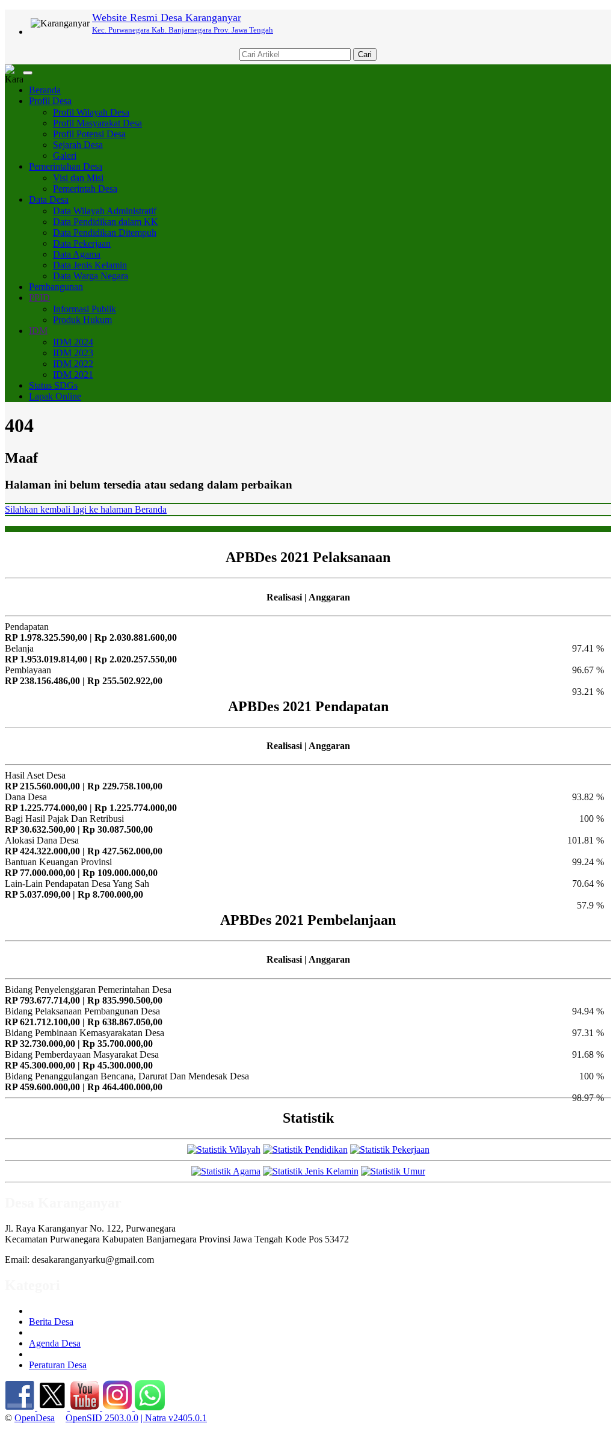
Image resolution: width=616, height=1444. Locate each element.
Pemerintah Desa (85, 189)
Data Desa (49, 199)
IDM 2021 (73, 374)
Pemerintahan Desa (65, 166)
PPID (39, 297)
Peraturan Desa (58, 1365)
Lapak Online (55, 396)
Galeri (64, 155)
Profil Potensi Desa (89, 134)
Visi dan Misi (78, 178)
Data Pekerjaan (82, 243)
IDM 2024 (73, 342)
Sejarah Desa (78, 145)
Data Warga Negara (90, 276)
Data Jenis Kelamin (90, 265)
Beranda (45, 90)
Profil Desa (50, 101)
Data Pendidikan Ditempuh (104, 232)
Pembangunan (56, 287)
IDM (38, 331)
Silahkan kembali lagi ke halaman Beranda (86, 509)
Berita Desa (51, 1321)
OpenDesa (34, 1418)
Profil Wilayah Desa (91, 112)
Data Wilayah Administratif (104, 211)
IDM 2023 (73, 353)
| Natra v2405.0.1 (174, 1418)
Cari (365, 54)
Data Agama (76, 254)
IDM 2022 (73, 364)
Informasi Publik (84, 309)
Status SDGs (53, 385)
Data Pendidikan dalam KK (105, 222)
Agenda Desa (55, 1343)
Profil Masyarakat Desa (97, 123)
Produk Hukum (82, 320)
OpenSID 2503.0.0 (102, 1418)
